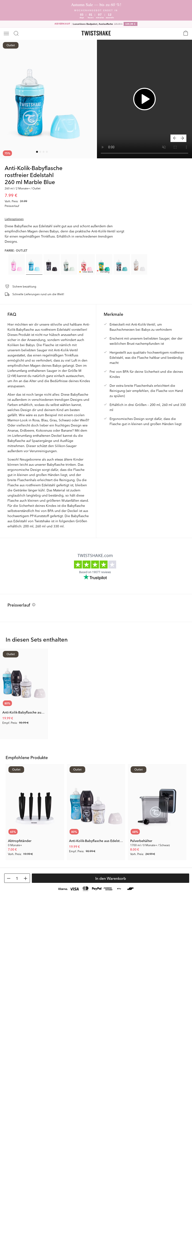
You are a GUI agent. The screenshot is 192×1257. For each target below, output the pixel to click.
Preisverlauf (18, 605)
